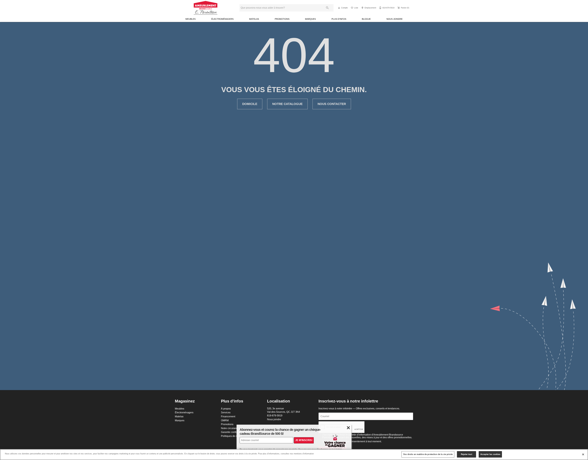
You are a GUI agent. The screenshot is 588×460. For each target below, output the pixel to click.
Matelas (254, 19)
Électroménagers (222, 19)
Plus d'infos (339, 19)
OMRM (225, 420)
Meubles (190, 19)
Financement (228, 416)
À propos (226, 408)
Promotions (282, 19)
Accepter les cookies (490, 454)
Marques (310, 19)
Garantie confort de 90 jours (236, 432)
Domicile (249, 104)
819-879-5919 (274, 415)
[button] (339, 8)
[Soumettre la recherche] (327, 8)
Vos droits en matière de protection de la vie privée (428, 454)
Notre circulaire (229, 428)
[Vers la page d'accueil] (205, 7)
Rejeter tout (466, 454)
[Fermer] (583, 454)
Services (225, 412)
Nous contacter (332, 104)
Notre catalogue (287, 104)
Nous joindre (394, 19)
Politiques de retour (231, 436)
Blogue (366, 19)
